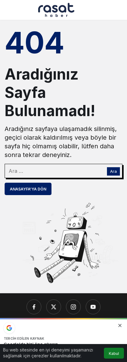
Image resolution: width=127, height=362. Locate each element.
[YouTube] (93, 306)
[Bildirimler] (117, 10)
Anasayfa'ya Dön (28, 189)
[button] (105, 10)
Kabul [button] (114, 353)
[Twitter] (53, 306)
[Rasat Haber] (56, 9)
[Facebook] (34, 306)
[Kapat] (120, 325)
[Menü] (9, 10)
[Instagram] (73, 306)
